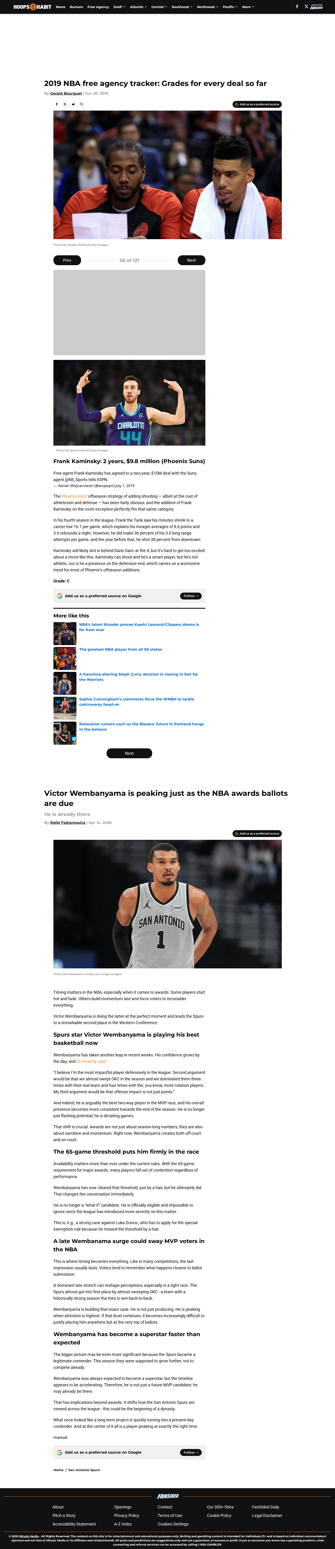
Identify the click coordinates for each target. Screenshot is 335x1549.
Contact (165, 1507)
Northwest (206, 7)
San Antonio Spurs (84, 1470)
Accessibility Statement (74, 1524)
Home (58, 1470)
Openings (122, 1507)
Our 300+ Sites (220, 1507)
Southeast (180, 7)
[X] (306, 6)
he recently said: (91, 1061)
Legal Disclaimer (267, 1515)
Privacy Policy (126, 1515)
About (58, 1507)
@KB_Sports (76, 479)
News (60, 7)
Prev (67, 260)
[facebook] (297, 6)
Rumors (76, 7)
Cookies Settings (173, 1524)
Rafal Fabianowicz (67, 822)
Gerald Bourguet (66, 93)
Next (191, 260)
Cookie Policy (219, 1515)
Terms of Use (170, 1515)
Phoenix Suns (73, 496)
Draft (118, 7)
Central (157, 7)
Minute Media (29, 1536)
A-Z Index (123, 1524)
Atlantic (136, 7)
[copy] (81, 104)
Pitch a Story (64, 1515)
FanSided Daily (265, 1507)
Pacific (228, 7)
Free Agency (98, 7)
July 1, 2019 (124, 485)
